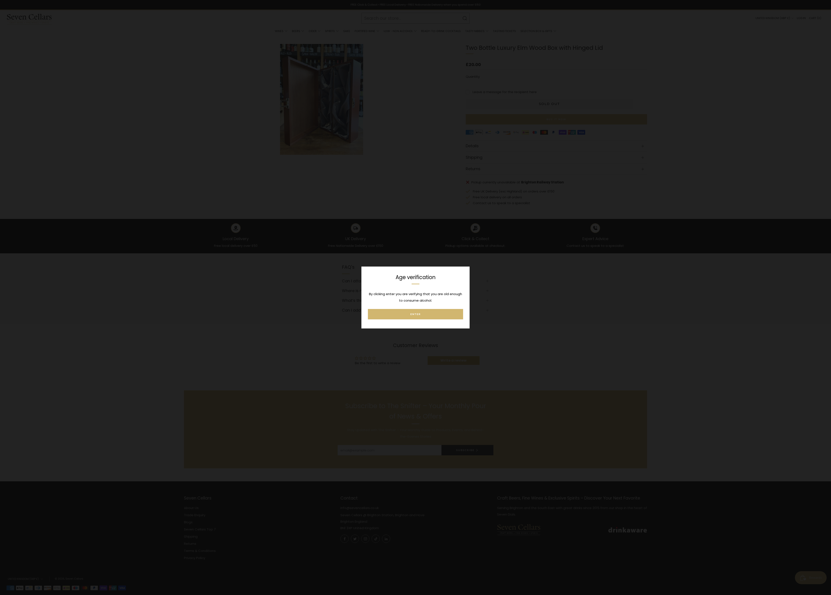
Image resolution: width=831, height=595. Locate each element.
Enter (415, 314)
